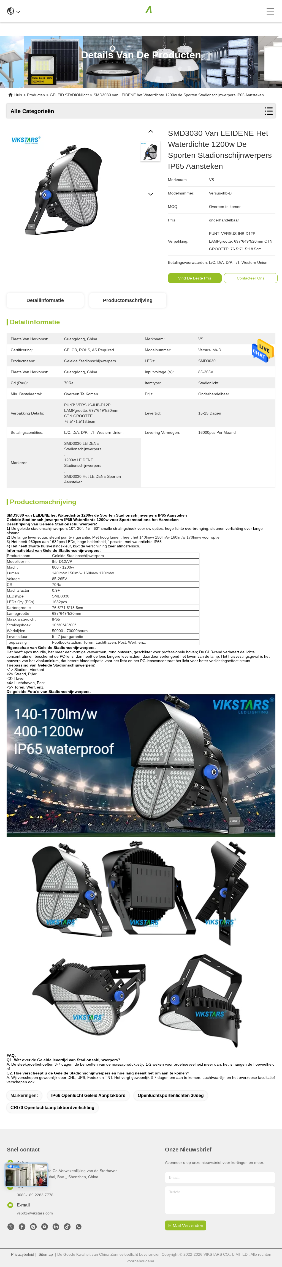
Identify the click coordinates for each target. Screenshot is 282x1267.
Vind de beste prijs (195, 278)
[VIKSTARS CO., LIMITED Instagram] (33, 1228)
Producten (36, 95)
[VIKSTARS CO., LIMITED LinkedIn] (56, 1228)
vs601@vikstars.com (35, 1213)
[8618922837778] (78, 1228)
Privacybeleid (22, 1254)
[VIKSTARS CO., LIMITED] (143, 11)
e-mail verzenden (185, 1225)
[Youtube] (44, 1228)
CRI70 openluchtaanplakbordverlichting (52, 1107)
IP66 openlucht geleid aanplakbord (88, 1095)
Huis (18, 95)
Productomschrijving (128, 300)
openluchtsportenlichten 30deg (171, 1095)
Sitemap (46, 1254)
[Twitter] (11, 1228)
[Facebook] (22, 1228)
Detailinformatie (45, 300)
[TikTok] (67, 1228)
